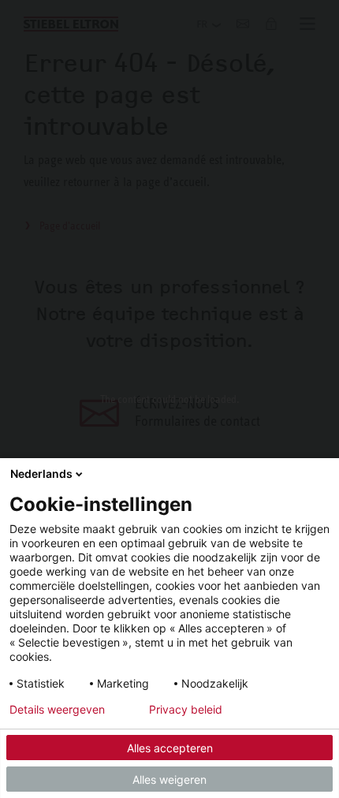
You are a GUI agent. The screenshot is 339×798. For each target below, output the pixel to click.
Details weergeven (57, 709)
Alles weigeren (169, 779)
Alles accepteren (170, 748)
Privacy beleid (185, 709)
